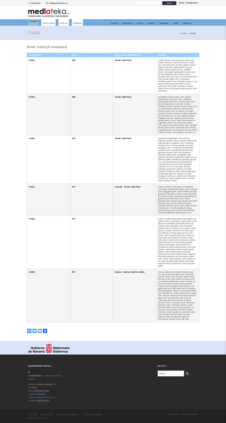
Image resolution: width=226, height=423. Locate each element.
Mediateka (47, 414)
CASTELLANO (48, 23)
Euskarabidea (189, 414)
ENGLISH (64, 23)
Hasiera (33, 414)
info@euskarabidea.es (58, 3)
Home (183, 33)
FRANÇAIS (77, 23)
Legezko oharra (92, 414)
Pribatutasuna (37, 418)
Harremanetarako (68, 414)
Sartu (181, 2)
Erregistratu (191, 2)
